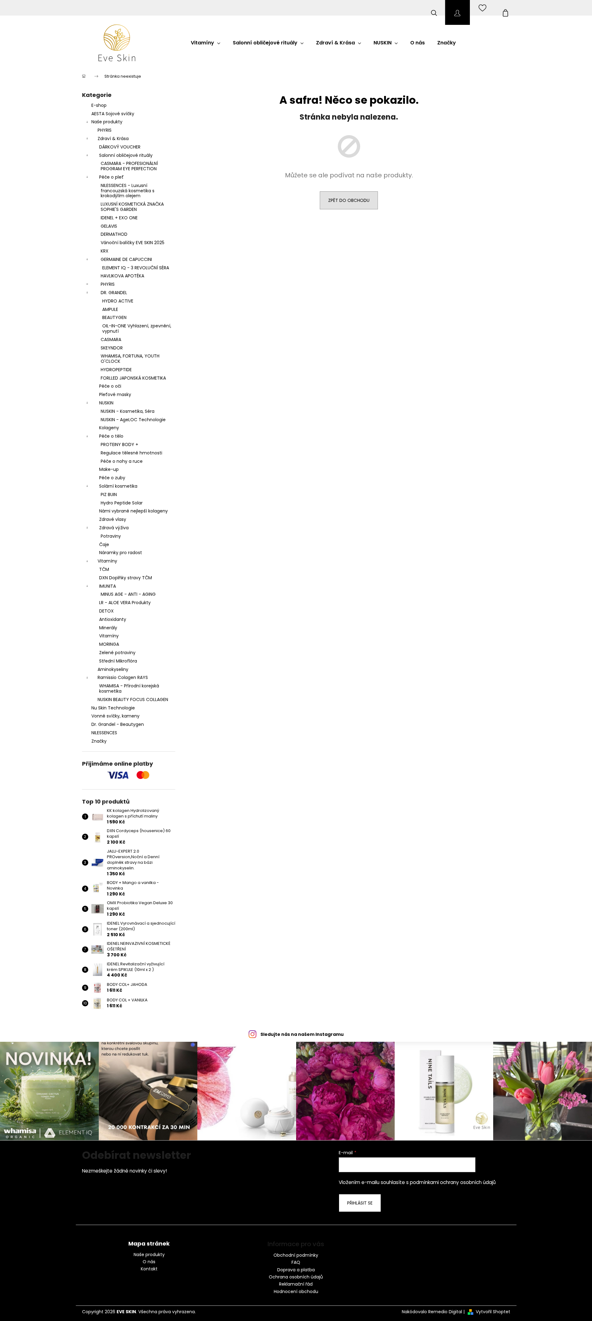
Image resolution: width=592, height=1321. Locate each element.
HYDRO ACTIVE (117, 301)
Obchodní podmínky (295, 1255)
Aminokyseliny (113, 669)
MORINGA (109, 644)
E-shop (99, 105)
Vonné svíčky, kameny (115, 716)
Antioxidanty (112, 619)
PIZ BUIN (109, 494)
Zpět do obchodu (348, 200)
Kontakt (149, 1269)
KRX (104, 251)
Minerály (108, 628)
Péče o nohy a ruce (122, 461)
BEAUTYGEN (114, 317)
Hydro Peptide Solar (122, 503)
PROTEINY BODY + (119, 444)
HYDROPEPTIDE (116, 370)
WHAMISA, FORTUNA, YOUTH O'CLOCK (130, 358)
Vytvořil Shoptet (493, 1312)
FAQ (295, 1262)
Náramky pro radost (120, 552)
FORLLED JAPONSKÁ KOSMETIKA (133, 378)
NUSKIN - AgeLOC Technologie (133, 420)
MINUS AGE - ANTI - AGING (128, 594)
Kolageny (109, 428)
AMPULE (110, 309)
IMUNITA (107, 586)
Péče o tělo (111, 436)
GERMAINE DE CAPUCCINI (126, 259)
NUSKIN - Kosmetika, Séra (127, 411)
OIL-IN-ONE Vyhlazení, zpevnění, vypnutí (136, 328)
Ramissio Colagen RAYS (123, 677)
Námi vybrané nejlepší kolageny (133, 511)
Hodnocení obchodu (296, 1291)
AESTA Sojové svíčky (112, 114)
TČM (104, 569)
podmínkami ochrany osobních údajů (453, 1182)
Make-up (109, 469)
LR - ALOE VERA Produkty (125, 602)
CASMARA (111, 339)
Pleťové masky (115, 394)
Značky (99, 741)
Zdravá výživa (114, 528)
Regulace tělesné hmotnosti (131, 453)
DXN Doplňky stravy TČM (125, 578)
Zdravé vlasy (112, 519)
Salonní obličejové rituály (126, 155)
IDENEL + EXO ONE (119, 218)
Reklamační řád (296, 1284)
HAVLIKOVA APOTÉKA (122, 276)
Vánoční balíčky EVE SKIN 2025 (132, 242)
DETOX (106, 611)
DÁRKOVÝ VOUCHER (119, 147)
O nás (149, 1262)
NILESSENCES (104, 733)
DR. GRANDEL (114, 292)
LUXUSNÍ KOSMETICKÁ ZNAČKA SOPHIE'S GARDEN (132, 206)
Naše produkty (106, 122)
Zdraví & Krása (113, 138)
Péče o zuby (112, 478)
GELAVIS (109, 226)
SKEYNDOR (112, 348)
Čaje (104, 544)
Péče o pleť (111, 177)
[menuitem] (206, 43)
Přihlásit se (360, 1203)
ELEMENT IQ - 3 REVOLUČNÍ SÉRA (135, 268)
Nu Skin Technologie (113, 708)
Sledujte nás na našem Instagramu (302, 1034)
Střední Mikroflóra (118, 661)
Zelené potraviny (117, 652)
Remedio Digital (445, 1312)
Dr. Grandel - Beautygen (117, 724)
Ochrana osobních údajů (296, 1277)
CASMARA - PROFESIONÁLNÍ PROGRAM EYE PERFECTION (129, 166)
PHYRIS (105, 130)
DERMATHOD (114, 234)
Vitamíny (107, 561)
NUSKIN (106, 403)
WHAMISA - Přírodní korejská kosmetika (129, 688)
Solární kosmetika (118, 486)
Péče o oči (110, 386)
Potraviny (111, 536)
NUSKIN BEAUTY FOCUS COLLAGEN (133, 699)
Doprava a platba (296, 1270)
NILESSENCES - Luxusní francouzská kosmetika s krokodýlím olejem (127, 190)
